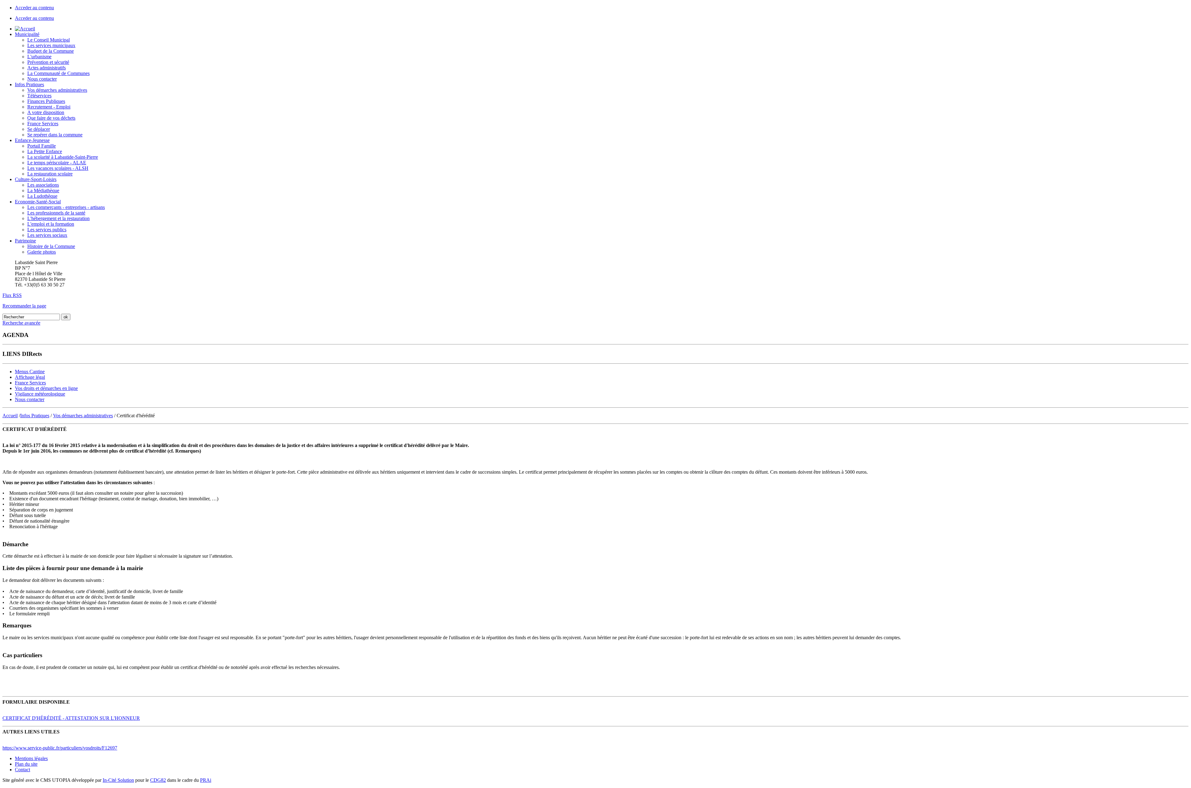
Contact (22, 769)
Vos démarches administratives (57, 90)
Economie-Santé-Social (38, 201)
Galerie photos (41, 252)
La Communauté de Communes (58, 73)
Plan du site (26, 764)
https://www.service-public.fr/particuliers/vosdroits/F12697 (59, 747)
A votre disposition (45, 112)
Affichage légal (30, 377)
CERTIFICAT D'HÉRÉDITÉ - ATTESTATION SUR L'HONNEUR (71, 718)
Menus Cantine (30, 371)
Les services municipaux (51, 45)
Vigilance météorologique (40, 393)
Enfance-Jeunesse (32, 140)
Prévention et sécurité (48, 62)
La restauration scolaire (50, 173)
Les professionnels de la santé (56, 212)
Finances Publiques (46, 101)
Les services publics (46, 229)
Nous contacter (42, 79)
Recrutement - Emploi (48, 106)
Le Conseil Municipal (48, 39)
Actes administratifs (46, 67)
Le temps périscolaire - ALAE (56, 162)
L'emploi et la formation (50, 224)
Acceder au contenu (34, 7)
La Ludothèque (42, 196)
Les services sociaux (47, 235)
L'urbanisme (39, 56)
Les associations (43, 185)
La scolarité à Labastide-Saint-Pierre (62, 157)
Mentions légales (31, 758)
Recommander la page (24, 305)
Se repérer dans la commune (55, 134)
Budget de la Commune (50, 51)
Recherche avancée (21, 322)
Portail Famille (41, 145)
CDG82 (158, 780)
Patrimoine (25, 240)
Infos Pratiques (29, 84)
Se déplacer (38, 129)
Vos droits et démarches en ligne (46, 388)
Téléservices (39, 95)
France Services (42, 123)
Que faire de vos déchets (51, 118)
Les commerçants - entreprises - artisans (66, 207)
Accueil (10, 415)
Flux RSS (12, 295)
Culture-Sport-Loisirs (35, 179)
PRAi (205, 780)
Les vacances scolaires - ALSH (57, 168)
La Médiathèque (43, 190)
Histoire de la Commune (51, 246)
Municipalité (27, 34)
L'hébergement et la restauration (58, 218)
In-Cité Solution (118, 780)
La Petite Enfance (44, 151)
